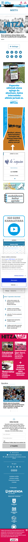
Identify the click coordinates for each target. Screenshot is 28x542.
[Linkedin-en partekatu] (16, 56)
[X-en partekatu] (11, 52)
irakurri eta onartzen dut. (14, 442)
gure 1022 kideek (10, 259)
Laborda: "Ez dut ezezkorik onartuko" (14, 314)
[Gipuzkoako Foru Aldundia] (14, 493)
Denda (20, 371)
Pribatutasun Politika (8, 442)
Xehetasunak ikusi (19, 275)
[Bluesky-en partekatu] (20, 52)
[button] (16, 291)
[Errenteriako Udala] (14, 502)
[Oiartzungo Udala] (14, 527)
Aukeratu (13, 284)
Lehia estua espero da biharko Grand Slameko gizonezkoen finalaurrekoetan (13, 302)
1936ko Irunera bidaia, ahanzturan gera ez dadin (14, 309)
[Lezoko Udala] (14, 519)
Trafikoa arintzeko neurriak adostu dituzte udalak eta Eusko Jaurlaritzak (14, 327)
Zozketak (20, 367)
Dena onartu (14, 280)
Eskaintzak (20, 369)
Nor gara (20, 375)
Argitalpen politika (14, 476)
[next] (23, 244)
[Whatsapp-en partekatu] (11, 56)
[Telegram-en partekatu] (7, 56)
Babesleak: (14, 487)
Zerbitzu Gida (14, 153)
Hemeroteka (20, 373)
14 (17, 252)
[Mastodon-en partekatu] (16, 52)
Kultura (3, 32)
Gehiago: (7, 290)
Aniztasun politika (14, 478)
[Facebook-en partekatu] (7, 52)
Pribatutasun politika (14, 480)
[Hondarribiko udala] (14, 510)
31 (17, 248)
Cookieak (14, 482)
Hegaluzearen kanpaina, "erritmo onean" (13, 320)
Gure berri (20, 365)
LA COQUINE (14, 171)
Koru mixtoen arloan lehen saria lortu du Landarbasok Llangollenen (13, 36)
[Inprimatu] (20, 56)
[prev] (4, 244)
